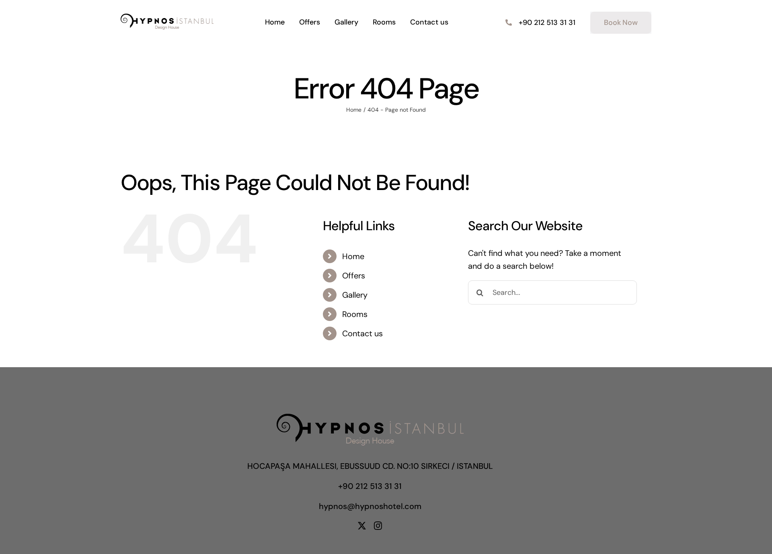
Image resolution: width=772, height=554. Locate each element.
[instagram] (378, 526)
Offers (353, 275)
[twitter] (362, 526)
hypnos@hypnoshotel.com (370, 506)
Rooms (355, 314)
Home (353, 256)
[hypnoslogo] (167, 17)
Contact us (362, 333)
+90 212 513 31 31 (370, 486)
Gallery (355, 295)
